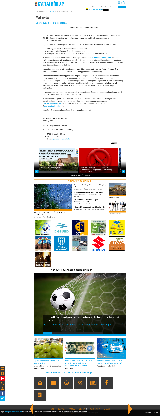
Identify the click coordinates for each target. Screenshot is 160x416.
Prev (46, 325)
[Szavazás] (79, 385)
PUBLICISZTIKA (94, 409)
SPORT (82, 409)
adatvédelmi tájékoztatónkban (13, 411)
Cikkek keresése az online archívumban (67, 373)
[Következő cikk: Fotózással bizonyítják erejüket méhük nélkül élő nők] (31, 409)
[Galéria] (53, 385)
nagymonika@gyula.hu (53, 106)
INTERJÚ (72, 409)
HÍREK (52, 11)
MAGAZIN (107, 409)
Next (123, 325)
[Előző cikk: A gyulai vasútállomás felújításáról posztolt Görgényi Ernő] (130, 409)
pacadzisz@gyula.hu (52, 103)
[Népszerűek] (66, 385)
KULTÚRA (61, 409)
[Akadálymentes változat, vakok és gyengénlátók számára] (87, 9)
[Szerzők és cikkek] (39, 398)
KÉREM (156, 412)
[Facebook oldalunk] (106, 385)
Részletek (148, 412)
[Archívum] (93, 385)
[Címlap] (39, 385)
